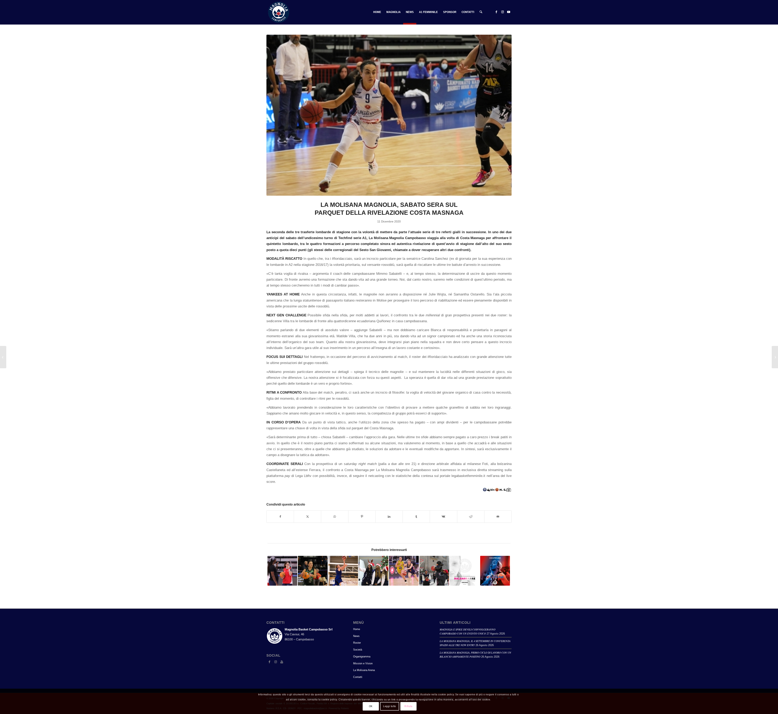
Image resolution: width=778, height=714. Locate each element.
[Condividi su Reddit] (470, 517)
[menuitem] (377, 12)
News (356, 636)
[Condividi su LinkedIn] (389, 517)
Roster (357, 642)
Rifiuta (408, 706)
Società (357, 649)
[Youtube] (282, 662)
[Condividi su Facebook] (280, 517)
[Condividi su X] (307, 517)
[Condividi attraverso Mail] (497, 517)
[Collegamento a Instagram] (502, 12)
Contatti (357, 677)
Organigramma (361, 656)
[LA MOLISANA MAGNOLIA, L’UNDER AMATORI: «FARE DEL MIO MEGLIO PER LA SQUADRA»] (3, 357)
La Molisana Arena (364, 670)
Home (356, 629)
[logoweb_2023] (278, 12)
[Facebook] (269, 662)
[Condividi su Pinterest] (361, 517)
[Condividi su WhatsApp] (334, 517)
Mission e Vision (363, 663)
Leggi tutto (389, 706)
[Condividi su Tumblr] (416, 517)
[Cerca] (481, 12)
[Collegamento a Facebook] (496, 12)
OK (371, 706)
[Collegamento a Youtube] (508, 12)
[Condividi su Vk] (443, 517)
